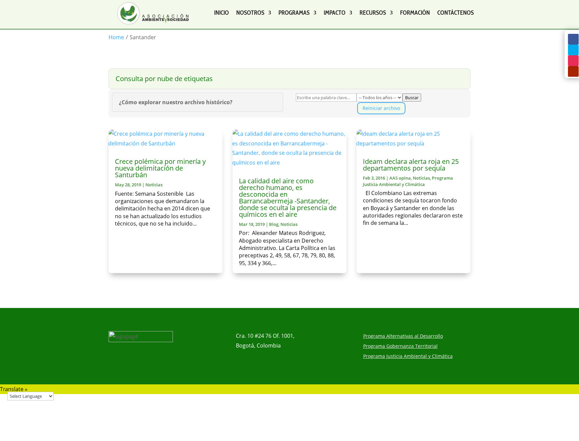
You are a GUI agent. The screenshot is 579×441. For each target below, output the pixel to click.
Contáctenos (455, 12)
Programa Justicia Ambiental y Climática (408, 181)
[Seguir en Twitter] (573, 50)
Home (116, 37)
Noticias (154, 185)
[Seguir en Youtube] (573, 71)
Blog (273, 224)
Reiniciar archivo (381, 108)
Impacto (334, 12)
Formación (415, 12)
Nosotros (250, 12)
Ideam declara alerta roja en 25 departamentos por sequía (411, 165)
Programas (294, 12)
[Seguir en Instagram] (573, 60)
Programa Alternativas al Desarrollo (403, 336)
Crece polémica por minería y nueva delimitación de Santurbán (160, 168)
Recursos (373, 12)
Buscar (412, 97)
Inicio (221, 12)
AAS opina (400, 178)
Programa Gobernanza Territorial (400, 346)
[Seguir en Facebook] (573, 39)
